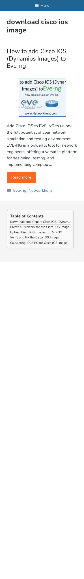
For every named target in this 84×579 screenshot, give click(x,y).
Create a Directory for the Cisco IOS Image (39, 227)
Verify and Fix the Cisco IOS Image (34, 237)
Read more (21, 177)
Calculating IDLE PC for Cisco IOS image (38, 243)
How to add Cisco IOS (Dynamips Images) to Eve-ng (37, 58)
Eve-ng (19, 190)
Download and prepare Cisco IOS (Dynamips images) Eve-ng (40, 222)
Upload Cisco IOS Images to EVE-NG (36, 232)
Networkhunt (40, 190)
